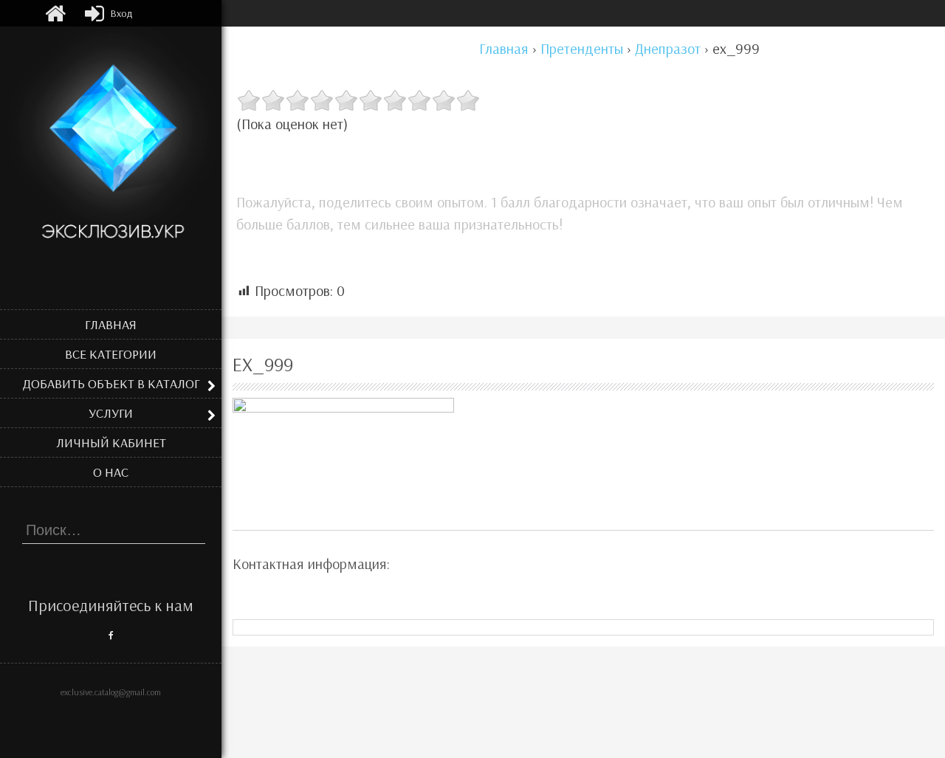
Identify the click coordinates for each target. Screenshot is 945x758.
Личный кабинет (111, 442)
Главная (111, 324)
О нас (110, 472)
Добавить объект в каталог (111, 383)
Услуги (111, 412)
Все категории (111, 353)
